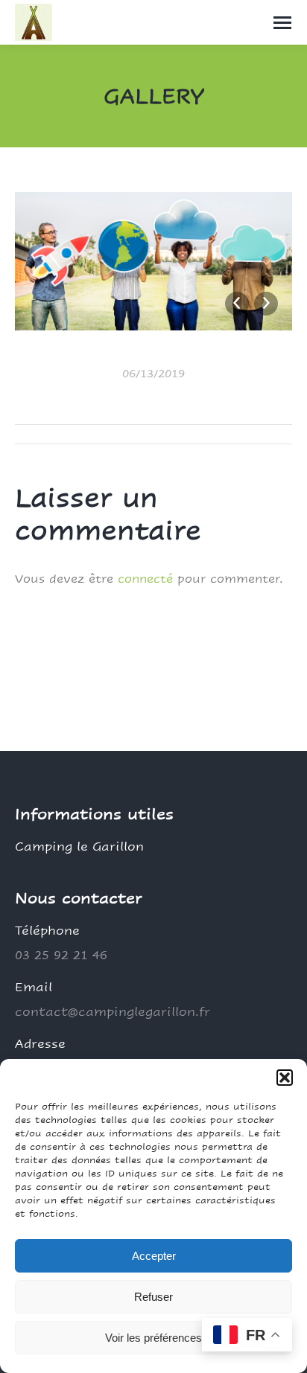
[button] (284, 1077)
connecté (145, 579)
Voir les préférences (153, 1337)
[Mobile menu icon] (282, 22)
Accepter (154, 1255)
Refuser (153, 1296)
